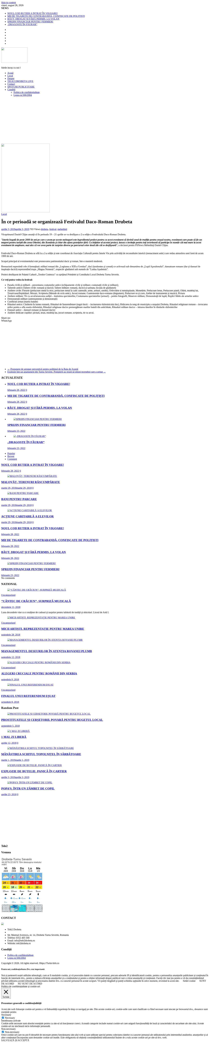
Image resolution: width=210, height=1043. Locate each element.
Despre (10, 78)
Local (10, 75)
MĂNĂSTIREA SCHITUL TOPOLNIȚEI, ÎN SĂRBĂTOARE (41, 754)
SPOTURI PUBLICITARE (21, 86)
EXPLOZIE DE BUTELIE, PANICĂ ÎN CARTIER (34, 771)
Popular (11, 453)
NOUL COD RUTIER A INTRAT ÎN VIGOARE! (32, 13)
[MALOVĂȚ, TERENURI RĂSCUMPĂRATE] (32, 476)
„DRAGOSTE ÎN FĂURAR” (22, 24)
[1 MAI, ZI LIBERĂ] (18, 731)
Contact (11, 84)
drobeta (44, 229)
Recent (10, 456)
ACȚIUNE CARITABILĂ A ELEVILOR (27, 516)
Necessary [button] (6, 1014)
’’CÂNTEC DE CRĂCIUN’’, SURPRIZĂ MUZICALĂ (36, 601)
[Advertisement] (105, 120)
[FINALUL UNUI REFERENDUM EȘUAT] (30, 684)
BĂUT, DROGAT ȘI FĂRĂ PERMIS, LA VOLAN (33, 19)
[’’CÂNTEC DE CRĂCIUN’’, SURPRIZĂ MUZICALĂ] (36, 590)
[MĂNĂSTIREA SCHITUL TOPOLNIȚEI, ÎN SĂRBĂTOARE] (40, 748)
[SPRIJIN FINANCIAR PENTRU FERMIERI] (38, 419)
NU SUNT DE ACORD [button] (30, 983)
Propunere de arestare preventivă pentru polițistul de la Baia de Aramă (42, 369)
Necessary (10, 1018)
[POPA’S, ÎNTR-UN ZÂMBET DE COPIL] (29, 782)
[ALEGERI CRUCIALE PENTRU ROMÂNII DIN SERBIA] (38, 662)
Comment (12, 459)
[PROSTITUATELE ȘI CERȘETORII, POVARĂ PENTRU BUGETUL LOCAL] (49, 714)
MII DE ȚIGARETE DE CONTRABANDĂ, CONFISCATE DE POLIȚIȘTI (46, 16)
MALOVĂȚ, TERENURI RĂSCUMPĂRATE (30, 482)
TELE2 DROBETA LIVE (20, 81)
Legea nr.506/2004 (23, 95)
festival (52, 229)
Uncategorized (8, 595)
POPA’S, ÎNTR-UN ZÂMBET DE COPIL (28, 788)
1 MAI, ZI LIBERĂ (13, 737)
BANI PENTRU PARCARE (19, 499)
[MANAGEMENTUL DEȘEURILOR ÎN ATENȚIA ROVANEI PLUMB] (45, 640)
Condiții (11, 89)
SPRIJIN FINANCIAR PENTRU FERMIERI (30, 21)
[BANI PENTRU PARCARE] (23, 493)
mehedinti (62, 229)
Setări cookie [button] (189, 981)
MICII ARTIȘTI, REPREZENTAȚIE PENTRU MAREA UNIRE (42, 628)
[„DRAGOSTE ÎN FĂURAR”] (30, 436)
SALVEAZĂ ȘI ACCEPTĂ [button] (15, 1040)
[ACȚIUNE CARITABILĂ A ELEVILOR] (29, 510)
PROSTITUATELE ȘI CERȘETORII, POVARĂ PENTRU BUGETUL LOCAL (52, 719)
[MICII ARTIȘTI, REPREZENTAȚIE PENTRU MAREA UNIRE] (41, 617)
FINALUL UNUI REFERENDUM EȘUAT (28, 696)
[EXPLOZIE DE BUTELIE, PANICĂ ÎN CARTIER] (34, 765)
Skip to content (8, 2)
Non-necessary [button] (8, 1029)
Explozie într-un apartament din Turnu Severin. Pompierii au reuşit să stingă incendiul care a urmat (56, 372)
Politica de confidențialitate (27, 92)
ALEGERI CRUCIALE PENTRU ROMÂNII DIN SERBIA (39, 673)
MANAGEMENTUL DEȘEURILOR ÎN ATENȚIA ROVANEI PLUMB (46, 651)
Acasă (10, 73)
